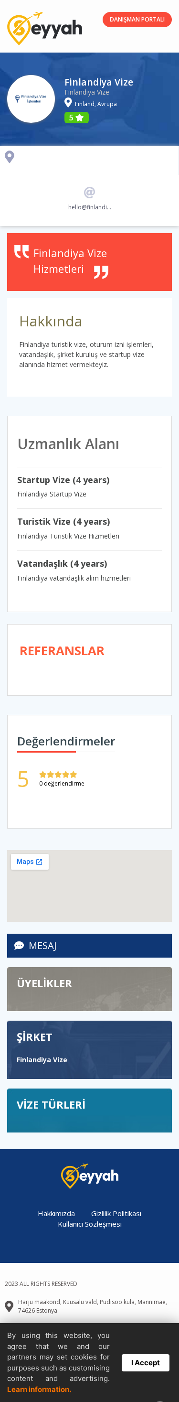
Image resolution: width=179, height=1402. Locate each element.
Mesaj (43, 945)
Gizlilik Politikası (116, 1213)
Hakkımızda (56, 1213)
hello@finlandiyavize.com (89, 207)
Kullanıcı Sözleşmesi (90, 1224)
